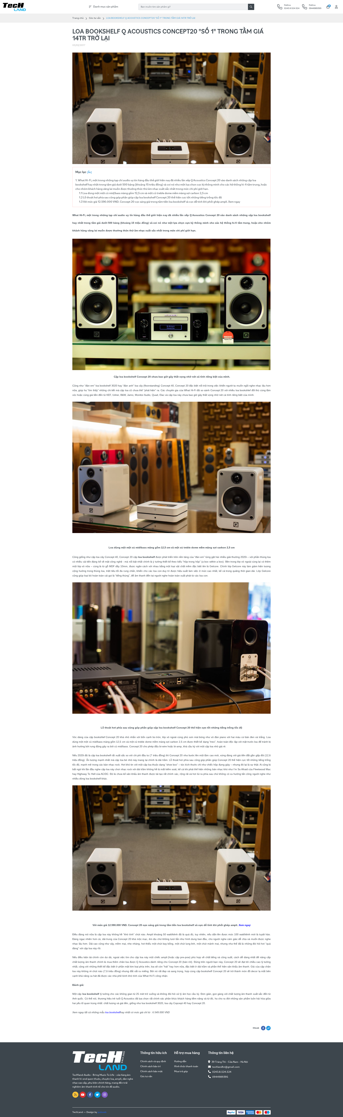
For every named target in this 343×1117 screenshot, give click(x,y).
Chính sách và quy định (153, 1061)
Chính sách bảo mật (151, 1071)
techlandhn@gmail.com (226, 1067)
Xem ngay (245, 925)
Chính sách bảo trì (150, 1066)
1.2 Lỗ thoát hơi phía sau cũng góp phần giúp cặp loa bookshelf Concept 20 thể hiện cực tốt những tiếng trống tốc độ (150, 197)
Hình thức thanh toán (186, 1066)
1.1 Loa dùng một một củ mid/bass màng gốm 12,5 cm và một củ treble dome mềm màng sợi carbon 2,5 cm (143, 193)
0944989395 (220, 1077)
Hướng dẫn (180, 1061)
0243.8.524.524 (221, 1072)
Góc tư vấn (95, 18)
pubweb (102, 1112)
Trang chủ (78, 18)
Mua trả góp (181, 1071)
